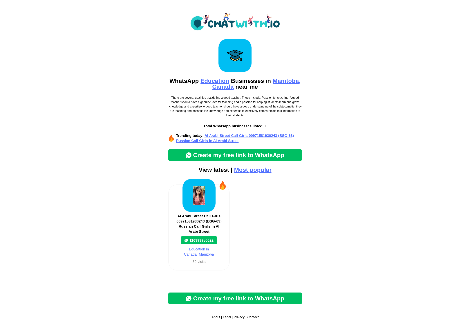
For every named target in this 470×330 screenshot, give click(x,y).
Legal (227, 317)
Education (214, 81)
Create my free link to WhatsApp (238, 155)
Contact (253, 317)
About (216, 317)
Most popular (253, 169)
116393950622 (201, 240)
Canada (223, 86)
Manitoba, (287, 81)
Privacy (239, 317)
